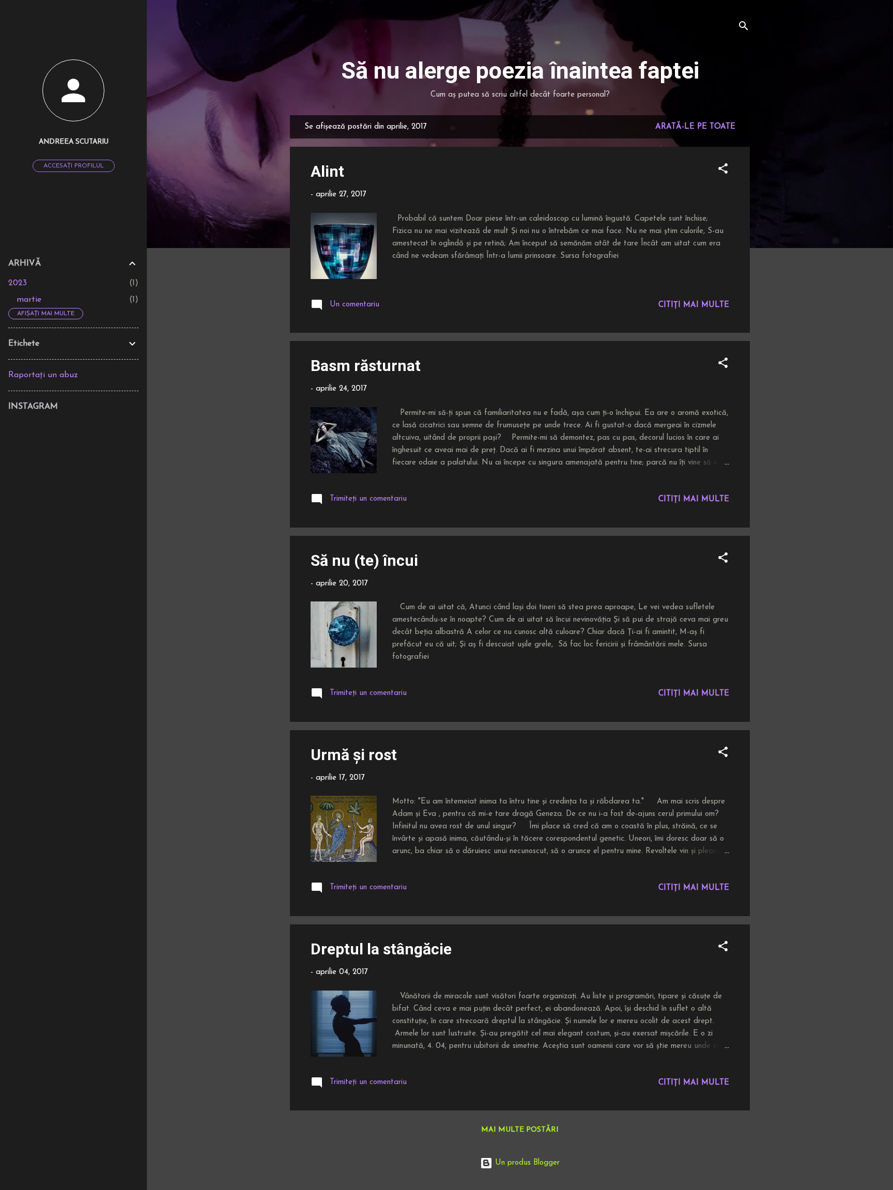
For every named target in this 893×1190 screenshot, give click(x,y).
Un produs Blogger (526, 1163)
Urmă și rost (354, 755)
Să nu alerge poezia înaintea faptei (520, 70)
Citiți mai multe (693, 305)
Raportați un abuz (43, 375)
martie (29, 300)
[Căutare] (743, 28)
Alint (327, 171)
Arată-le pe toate (695, 127)
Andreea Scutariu (74, 141)
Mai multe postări (520, 1130)
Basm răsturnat (366, 366)
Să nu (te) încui (364, 560)
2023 (17, 283)
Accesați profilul (73, 166)
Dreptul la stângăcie (381, 949)
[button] (723, 170)
